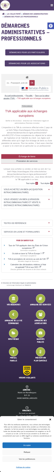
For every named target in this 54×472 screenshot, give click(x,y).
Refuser (27, 452)
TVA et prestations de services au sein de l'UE (27, 259)
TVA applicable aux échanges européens (34, 98)
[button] (50, 26)
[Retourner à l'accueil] (3, 14)
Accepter (27, 445)
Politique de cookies (23, 467)
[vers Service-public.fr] (35, 89)
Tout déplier (45, 183)
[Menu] (52, 5)
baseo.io (28, 285)
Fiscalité (29, 96)
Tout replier (30, 183)
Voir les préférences (27, 459)
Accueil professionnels (14, 96)
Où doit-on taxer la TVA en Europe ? (27, 253)
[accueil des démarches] (27, 77)
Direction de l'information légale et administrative (19, 283)
